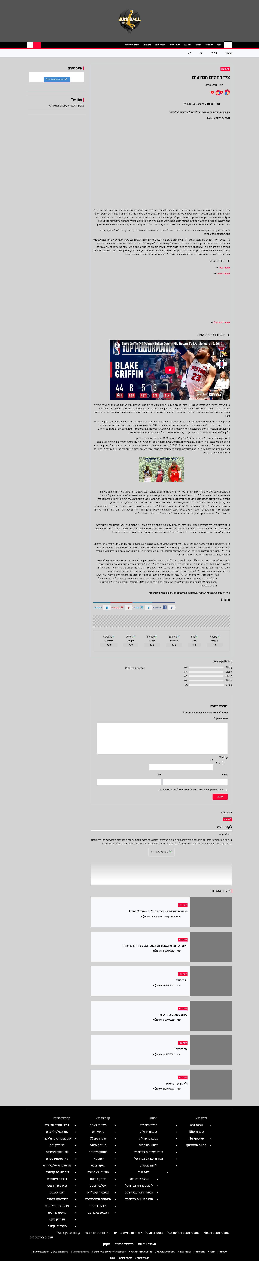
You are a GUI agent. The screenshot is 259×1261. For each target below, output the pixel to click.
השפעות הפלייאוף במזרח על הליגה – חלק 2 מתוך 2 (158, 911)
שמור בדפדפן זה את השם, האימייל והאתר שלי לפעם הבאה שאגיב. (191, 789)
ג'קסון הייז (224, 826)
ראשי (219, 44)
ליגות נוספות (175, 44)
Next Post (226, 812)
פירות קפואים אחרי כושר (173, 1015)
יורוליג (198, 44)
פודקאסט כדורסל (132, 44)
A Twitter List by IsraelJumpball (66, 105)
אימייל (225, 774)
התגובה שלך (221, 718)
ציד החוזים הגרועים (211, 77)
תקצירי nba (160, 44)
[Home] (228, 45)
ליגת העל (209, 44)
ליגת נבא (187, 44)
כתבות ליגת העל (222, 322)
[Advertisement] (161, 142)
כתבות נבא (224, 267)
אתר (159, 774)
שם (211, 759)
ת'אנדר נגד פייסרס (177, 1084)
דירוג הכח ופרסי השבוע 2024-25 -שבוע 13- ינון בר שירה (155, 946)
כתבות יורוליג (223, 273)
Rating (223, 757)
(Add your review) (135, 668)
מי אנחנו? (147, 44)
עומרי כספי (181, 1049)
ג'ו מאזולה (182, 980)
